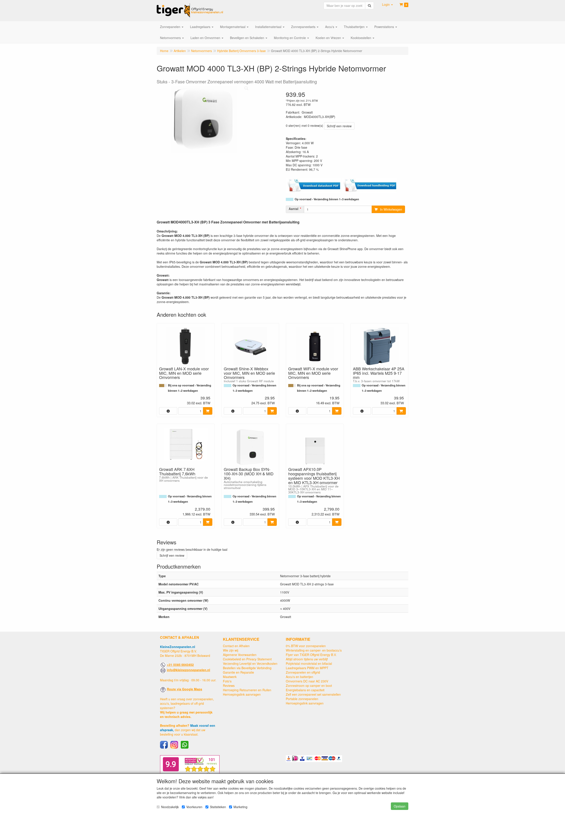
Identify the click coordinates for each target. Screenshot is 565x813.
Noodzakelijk (170, 807)
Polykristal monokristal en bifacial (309, 663)
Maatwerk (230, 676)
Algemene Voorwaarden (239, 654)
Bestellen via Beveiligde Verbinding (247, 668)
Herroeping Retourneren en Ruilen (247, 690)
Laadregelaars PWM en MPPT (307, 668)
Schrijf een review (339, 126)
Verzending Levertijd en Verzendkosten (250, 663)
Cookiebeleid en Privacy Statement (247, 659)
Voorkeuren (194, 807)
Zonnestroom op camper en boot (309, 685)
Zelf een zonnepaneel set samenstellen (313, 694)
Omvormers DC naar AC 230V (307, 681)
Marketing (240, 807)
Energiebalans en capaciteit (305, 690)
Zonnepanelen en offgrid (303, 672)
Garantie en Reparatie (238, 672)
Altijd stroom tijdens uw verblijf (307, 659)
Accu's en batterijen (299, 676)
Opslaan (399, 806)
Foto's (227, 681)
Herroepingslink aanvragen (242, 694)
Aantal (293, 208)
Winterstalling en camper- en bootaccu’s (314, 650)
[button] (387, 4)
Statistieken (218, 807)
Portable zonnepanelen (302, 699)
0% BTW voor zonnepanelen (306, 646)
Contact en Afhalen (236, 646)
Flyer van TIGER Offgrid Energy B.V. (311, 654)
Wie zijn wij (230, 650)
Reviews (229, 685)
